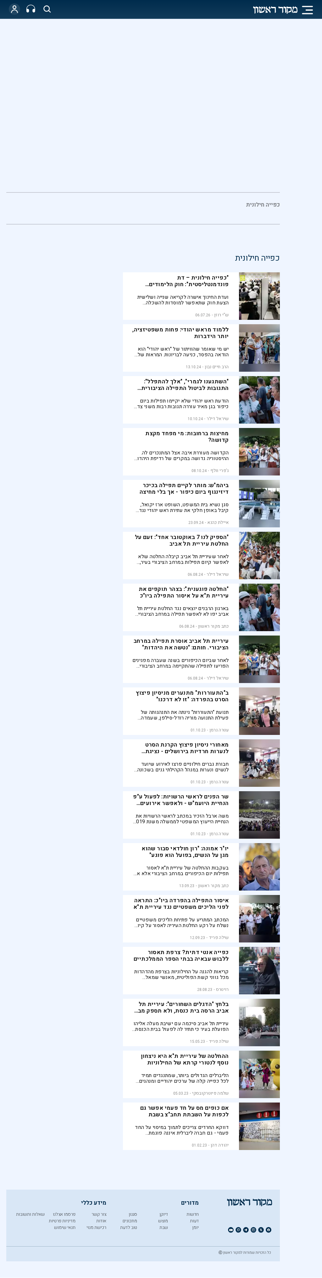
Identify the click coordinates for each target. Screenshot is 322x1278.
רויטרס (222, 989)
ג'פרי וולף (219, 470)
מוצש (163, 1221)
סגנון (133, 1214)
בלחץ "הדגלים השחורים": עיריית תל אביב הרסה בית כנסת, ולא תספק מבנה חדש (180, 1011)
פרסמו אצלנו (64, 1214)
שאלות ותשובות (30, 1214)
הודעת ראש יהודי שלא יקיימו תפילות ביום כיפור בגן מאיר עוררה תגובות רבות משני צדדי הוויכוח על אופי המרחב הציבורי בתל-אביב (181, 404)
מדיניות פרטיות (62, 1221)
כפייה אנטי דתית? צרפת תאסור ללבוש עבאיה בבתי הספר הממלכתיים (181, 955)
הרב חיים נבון (217, 367)
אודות (101, 1221)
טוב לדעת (128, 1227)
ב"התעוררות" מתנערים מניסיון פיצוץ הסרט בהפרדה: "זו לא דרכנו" (182, 696)
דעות (194, 1221)
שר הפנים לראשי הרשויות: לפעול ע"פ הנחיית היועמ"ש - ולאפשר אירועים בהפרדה (181, 803)
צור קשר (99, 1214)
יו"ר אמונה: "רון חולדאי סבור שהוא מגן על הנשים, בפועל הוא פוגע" (185, 851)
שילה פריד (219, 937)
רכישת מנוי (96, 1227)
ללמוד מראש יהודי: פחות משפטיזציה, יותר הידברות (180, 333)
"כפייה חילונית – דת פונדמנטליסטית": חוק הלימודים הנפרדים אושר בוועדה (189, 284)
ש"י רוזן (221, 315)
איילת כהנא (218, 522)
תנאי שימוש (64, 1227)
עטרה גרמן (219, 730)
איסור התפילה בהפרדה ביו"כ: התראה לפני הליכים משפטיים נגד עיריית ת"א (181, 903)
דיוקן (163, 1214)
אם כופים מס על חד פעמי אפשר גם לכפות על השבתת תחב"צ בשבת (184, 1111)
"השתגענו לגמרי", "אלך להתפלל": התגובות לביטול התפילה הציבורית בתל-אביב (185, 388)
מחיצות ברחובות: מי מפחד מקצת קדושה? (187, 436)
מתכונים (130, 1221)
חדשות (192, 1214)
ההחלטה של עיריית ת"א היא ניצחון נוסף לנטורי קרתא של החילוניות (185, 1059)
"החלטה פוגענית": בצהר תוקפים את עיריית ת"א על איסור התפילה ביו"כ (184, 592)
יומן (195, 1227)
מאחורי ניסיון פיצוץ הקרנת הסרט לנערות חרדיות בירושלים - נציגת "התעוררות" (187, 751)
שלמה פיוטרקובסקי (210, 1093)
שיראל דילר (218, 418)
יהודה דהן (220, 1145)
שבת (163, 1227)
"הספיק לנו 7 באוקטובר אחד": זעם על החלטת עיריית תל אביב (182, 540)
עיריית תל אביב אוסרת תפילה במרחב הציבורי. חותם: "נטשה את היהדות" (181, 644)
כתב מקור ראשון (213, 626)
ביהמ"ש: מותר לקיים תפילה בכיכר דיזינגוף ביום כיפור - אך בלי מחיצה (184, 488)
